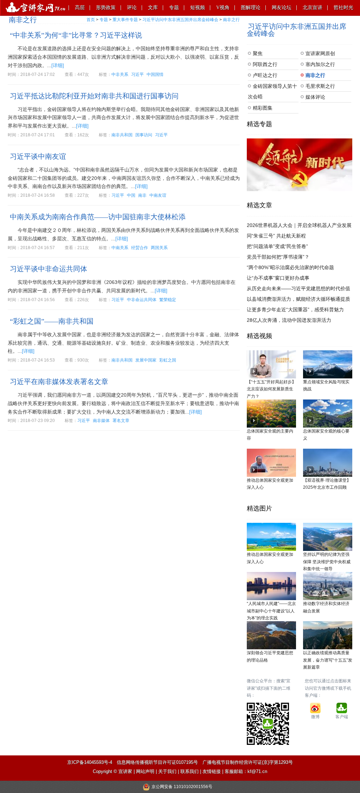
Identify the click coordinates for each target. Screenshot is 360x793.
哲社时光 (343, 7)
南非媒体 (101, 420)
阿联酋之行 (265, 64)
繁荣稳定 (167, 299)
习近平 (137, 74)
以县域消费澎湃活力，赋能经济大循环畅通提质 (298, 299)
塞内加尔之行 (320, 64)
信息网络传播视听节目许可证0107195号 (157, 762)
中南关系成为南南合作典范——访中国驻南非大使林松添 (98, 217)
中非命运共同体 (141, 299)
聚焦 (258, 53)
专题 (174, 7)
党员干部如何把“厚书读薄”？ (278, 257)
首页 (90, 19)
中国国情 (155, 74)
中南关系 (119, 247)
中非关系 (119, 74)
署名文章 (120, 420)
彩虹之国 (167, 360)
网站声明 (145, 771)
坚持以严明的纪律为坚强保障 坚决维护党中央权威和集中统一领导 (327, 561)
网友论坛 (281, 7)
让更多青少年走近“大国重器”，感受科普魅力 (295, 309)
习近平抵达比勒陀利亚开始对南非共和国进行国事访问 (94, 96)
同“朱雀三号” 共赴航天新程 (276, 236)
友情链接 (211, 771)
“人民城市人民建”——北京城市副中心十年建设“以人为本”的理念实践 (271, 610)
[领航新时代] (299, 164)
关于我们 (167, 771)
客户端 (341, 716)
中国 (131, 195)
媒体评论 (315, 97)
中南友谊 (157, 195)
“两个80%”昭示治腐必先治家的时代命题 (290, 267)
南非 (142, 195)
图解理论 (251, 7)
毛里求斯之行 (320, 86)
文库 (153, 7)
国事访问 (143, 134)
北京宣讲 (312, 7)
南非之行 (231, 19)
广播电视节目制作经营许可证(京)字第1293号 (247, 762)
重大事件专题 (125, 19)
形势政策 (106, 7)
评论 (132, 7)
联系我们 (189, 771)
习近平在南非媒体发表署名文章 (59, 381)
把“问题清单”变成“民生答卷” (277, 246)
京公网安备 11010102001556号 (182, 786)
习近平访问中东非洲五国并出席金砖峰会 (180, 19)
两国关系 (159, 247)
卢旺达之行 (265, 75)
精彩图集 (262, 108)
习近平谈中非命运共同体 (48, 269)
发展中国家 (145, 360)
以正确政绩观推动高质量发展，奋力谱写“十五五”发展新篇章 (327, 660)
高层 (80, 7)
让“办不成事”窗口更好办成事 (278, 278)
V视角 (223, 7)
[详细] (57, 65)
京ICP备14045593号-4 (89, 762)
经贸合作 (139, 247)
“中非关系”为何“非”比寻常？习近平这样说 (76, 35)
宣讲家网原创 (320, 53)
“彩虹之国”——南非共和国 (52, 321)
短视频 (197, 7)
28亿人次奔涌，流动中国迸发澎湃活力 (289, 320)
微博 (315, 716)
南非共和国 (122, 134)
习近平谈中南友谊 (38, 156)
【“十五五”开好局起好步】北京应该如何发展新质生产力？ (271, 389)
